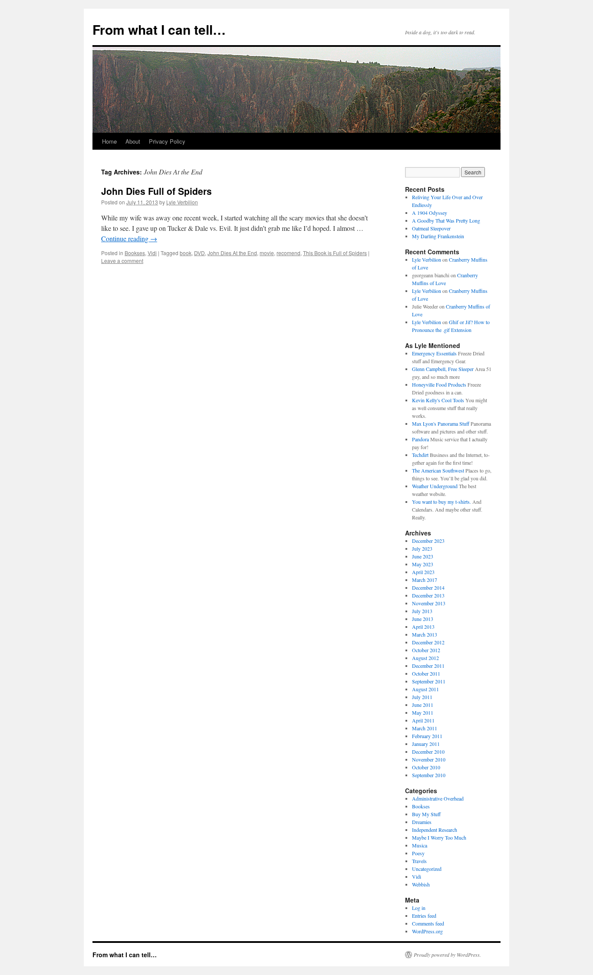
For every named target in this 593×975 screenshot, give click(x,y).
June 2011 (422, 704)
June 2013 (422, 618)
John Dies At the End (232, 252)
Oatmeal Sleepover (431, 228)
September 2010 (428, 774)
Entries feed (424, 915)
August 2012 (425, 657)
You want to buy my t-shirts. (441, 501)
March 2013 (424, 634)
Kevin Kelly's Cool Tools (438, 400)
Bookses (135, 252)
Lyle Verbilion (182, 202)
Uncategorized (426, 868)
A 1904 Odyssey (429, 212)
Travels (419, 860)
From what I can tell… (159, 29)
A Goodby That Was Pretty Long (446, 220)
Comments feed (428, 923)
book (185, 252)
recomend (288, 252)
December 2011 (428, 665)
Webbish (421, 884)
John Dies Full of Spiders (156, 190)
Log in (418, 907)
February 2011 (427, 735)
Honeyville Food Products (439, 384)
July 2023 (422, 548)
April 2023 (423, 571)
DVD (199, 252)
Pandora (420, 439)
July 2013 (422, 610)
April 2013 (423, 626)
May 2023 (422, 564)
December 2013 (428, 595)
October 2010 (426, 767)
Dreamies (422, 821)
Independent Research (434, 829)
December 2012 (428, 642)
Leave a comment (122, 260)
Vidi (152, 252)
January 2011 (426, 743)
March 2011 (424, 728)
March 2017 (424, 579)
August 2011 (425, 689)
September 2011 (428, 681)
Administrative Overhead (438, 798)
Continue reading (129, 238)
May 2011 (422, 712)
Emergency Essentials (434, 353)
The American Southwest (438, 470)
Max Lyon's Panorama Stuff (440, 423)
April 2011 (423, 720)
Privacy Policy (167, 141)
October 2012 (426, 650)
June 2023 (422, 556)
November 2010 (428, 759)
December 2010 (428, 751)
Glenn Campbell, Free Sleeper (443, 368)
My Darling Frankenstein (438, 236)
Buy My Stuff (426, 814)
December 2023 (428, 540)
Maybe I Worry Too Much (439, 837)
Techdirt (420, 454)
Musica (419, 845)
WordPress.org (427, 931)
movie (267, 252)
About (132, 141)
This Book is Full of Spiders (335, 252)
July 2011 (422, 696)
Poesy (418, 853)
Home (109, 141)
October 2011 (426, 673)
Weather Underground (435, 486)
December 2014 (428, 587)
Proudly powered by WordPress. (447, 954)
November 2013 (428, 603)
